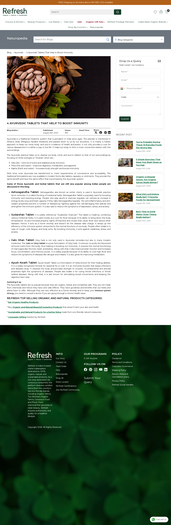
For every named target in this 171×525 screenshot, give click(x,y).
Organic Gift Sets (94, 22)
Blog (9, 52)
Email (123, 76)
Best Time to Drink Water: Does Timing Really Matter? (146, 214)
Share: (96, 130)
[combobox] (122, 88)
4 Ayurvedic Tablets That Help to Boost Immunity (49, 52)
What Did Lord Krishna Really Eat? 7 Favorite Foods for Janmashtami (148, 197)
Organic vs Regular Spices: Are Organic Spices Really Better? (147, 180)
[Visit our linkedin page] (105, 370)
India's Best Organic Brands (152, 22)
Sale (79, 22)
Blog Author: (12, 130)
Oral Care (68, 22)
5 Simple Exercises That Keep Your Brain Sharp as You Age (149, 162)
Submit (125, 119)
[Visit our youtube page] (100, 370)
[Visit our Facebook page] (85, 370)
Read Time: (84, 130)
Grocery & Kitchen (14, 22)
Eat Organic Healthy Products (23, 302)
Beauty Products (36, 22)
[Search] (117, 12)
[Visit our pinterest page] (90, 370)
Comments (125, 102)
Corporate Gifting (17, 317)
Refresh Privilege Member (120, 22)
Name (123, 68)
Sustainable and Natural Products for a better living (34, 312)
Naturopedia (96, 27)
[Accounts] (161, 12)
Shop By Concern (77, 27)
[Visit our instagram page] (95, 370)
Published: (48, 130)
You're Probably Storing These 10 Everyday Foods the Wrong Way (149, 145)
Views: (68, 130)
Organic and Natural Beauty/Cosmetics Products (37, 307)
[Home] (15, 12)
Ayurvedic (19, 52)
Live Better (54, 22)
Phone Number (126, 85)
